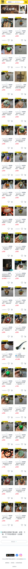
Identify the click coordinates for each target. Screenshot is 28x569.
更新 (25, 559)
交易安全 (14, 566)
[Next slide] (12, 23)
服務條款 (7, 562)
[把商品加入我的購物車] (12, 40)
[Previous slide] (2, 23)
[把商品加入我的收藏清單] (9, 40)
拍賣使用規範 (19, 562)
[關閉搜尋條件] (13, 2)
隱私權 (12, 562)
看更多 (13, 541)
